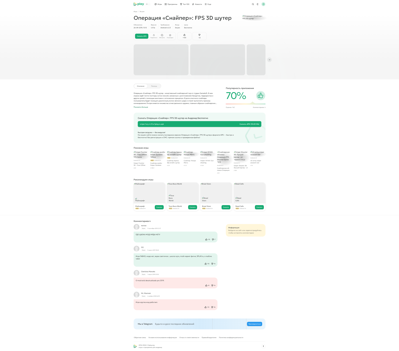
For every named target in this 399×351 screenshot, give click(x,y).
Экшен (142, 11)
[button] (263, 346)
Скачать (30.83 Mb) (249, 124)
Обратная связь (140, 337)
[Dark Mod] (257, 4)
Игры (135, 11)
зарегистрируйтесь (253, 230)
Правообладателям (209, 337)
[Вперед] (269, 59)
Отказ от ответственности (189, 337)
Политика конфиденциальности (231, 337)
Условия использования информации (162, 337)
